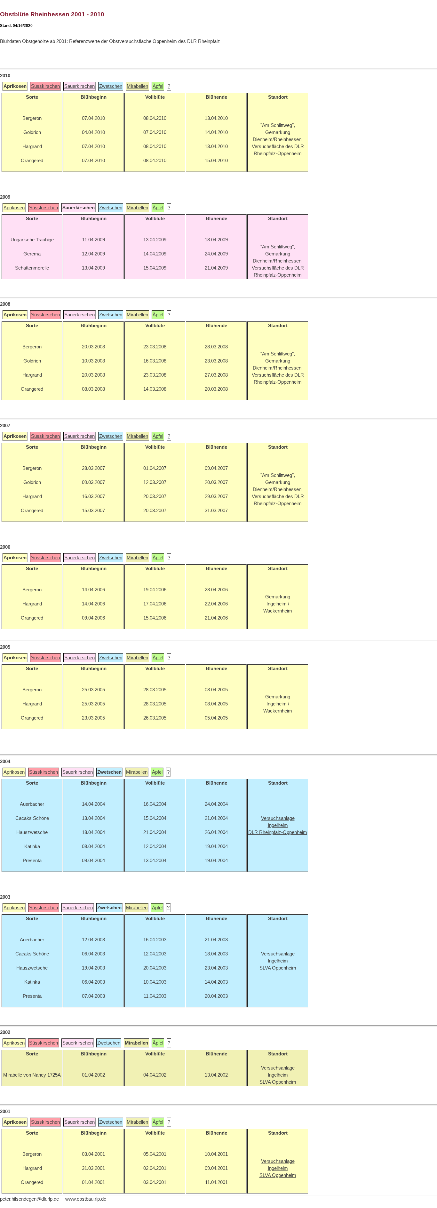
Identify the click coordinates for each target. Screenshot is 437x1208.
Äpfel (158, 86)
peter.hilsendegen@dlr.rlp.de (29, 1199)
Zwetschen (110, 86)
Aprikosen (14, 207)
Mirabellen (137, 86)
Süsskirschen (45, 86)
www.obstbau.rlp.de (85, 1199)
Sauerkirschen (79, 86)
